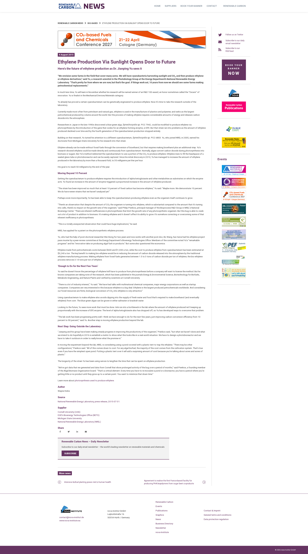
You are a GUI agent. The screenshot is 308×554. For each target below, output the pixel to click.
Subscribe (70, 453)
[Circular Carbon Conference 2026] (234, 226)
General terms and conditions (217, 515)
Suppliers (170, 6)
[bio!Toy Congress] (234, 277)
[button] (60, 432)
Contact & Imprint (212, 510)
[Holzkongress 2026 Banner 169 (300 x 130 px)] (234, 213)
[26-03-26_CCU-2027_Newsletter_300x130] (234, 200)
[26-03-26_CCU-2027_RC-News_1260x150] (132, 48)
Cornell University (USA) (69, 412)
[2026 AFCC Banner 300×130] (234, 239)
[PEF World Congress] (234, 252)
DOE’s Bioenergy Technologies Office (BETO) (78, 415)
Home (157, 6)
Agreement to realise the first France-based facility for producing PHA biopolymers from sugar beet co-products (169, 482)
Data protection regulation (216, 519)
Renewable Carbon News (70, 23)
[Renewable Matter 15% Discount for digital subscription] (234, 147)
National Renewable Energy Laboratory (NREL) (79, 421)
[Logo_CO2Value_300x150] (234, 134)
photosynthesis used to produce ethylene (94, 380)
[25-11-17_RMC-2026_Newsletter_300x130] (234, 175)
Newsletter (161, 528)
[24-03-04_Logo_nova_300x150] (234, 98)
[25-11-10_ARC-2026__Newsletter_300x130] (234, 188)
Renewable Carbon (234, 6)
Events (159, 506)
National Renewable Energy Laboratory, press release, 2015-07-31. (89, 401)
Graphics (160, 515)
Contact (212, 6)
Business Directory (164, 523)
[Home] (82, 6)
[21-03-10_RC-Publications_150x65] (234, 111)
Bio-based (93, 23)
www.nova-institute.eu (69, 520)
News (158, 519)
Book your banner (191, 6)
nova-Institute (162, 532)
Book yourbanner (234, 70)
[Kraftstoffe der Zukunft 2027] (234, 265)
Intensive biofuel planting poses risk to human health (87, 482)
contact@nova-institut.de (71, 517)
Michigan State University (70, 418)
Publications (161, 510)
